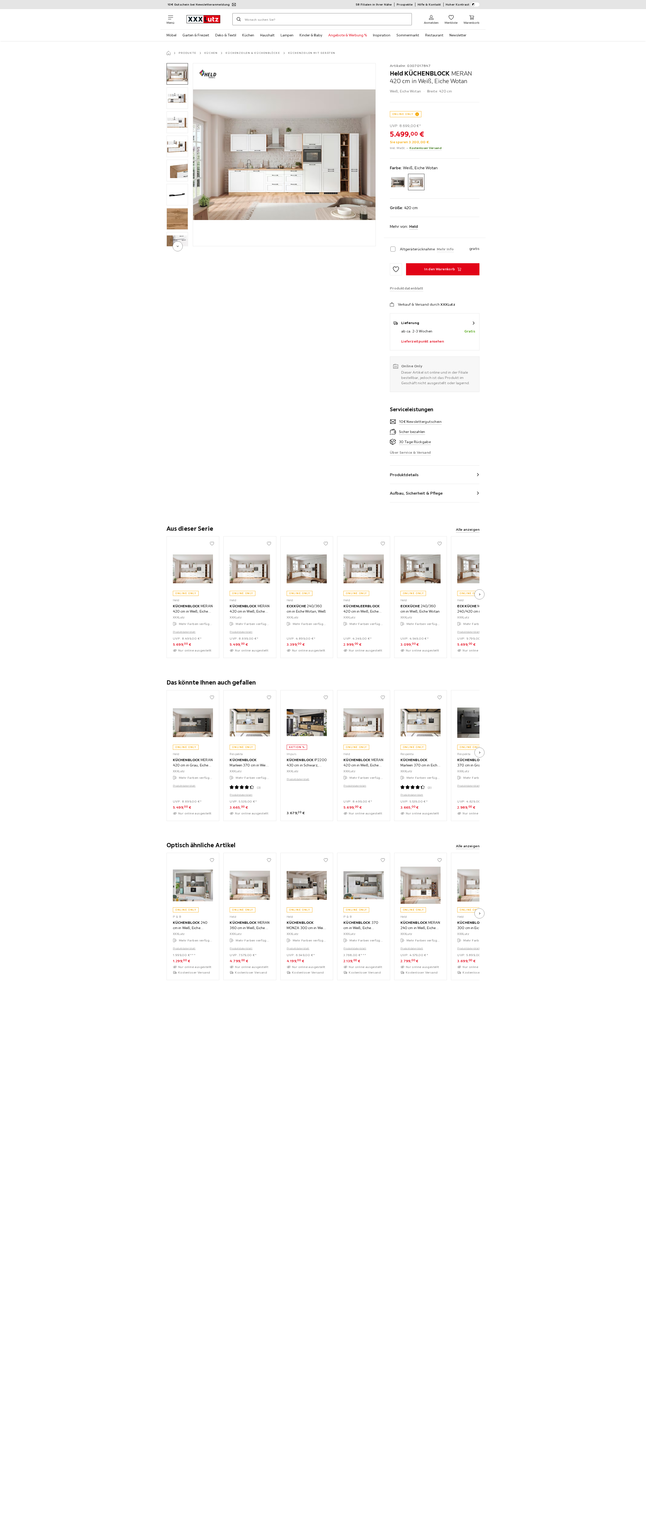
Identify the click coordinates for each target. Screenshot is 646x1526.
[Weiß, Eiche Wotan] (416, 182)
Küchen (248, 35)
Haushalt (267, 35)
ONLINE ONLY (402, 114)
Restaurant (434, 35)
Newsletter (457, 35)
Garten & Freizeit (195, 35)
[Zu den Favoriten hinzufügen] (396, 269)
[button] (177, 74)
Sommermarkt (407, 35)
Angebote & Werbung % (347, 35)
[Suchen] (239, 19)
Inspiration (381, 35)
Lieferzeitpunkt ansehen (422, 341)
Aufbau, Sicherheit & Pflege (416, 493)
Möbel (171, 35)
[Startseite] (169, 53)
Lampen (287, 35)
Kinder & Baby (311, 35)
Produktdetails (404, 474)
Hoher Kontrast (458, 4)
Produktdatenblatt (184, 632)
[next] (178, 246)
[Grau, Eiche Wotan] (398, 182)
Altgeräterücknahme (417, 249)
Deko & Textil (225, 35)
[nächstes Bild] (479, 594)
